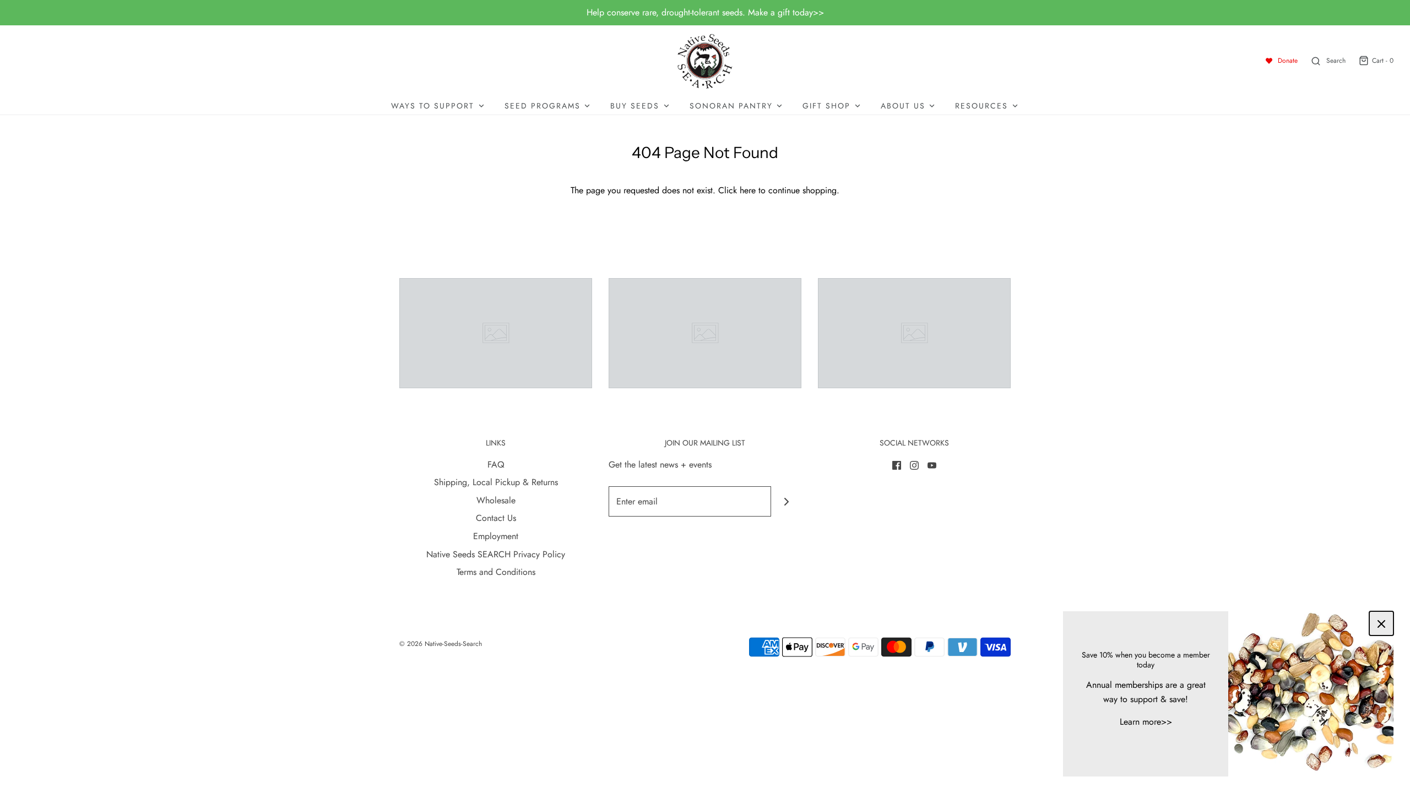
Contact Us (496, 518)
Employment (495, 536)
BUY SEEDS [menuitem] (634, 105)
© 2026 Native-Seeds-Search (440, 644)
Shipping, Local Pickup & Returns (496, 482)
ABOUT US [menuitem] (903, 105)
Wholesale (496, 500)
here (748, 190)
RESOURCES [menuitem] (981, 105)
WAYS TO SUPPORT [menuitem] (432, 105)
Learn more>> (1146, 721)
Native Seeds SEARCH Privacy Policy (495, 554)
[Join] (786, 501)
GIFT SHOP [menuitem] (826, 105)
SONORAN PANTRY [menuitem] (731, 105)
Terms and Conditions (496, 572)
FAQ (496, 464)
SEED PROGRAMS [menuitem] (543, 105)
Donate (1288, 61)
